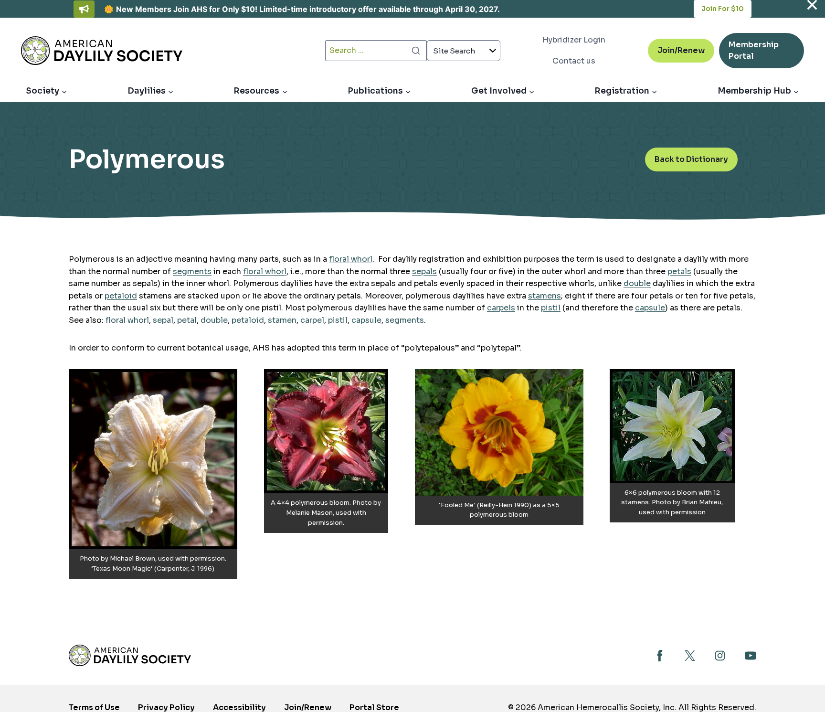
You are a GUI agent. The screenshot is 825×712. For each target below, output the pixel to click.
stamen (282, 320)
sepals (424, 271)
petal (187, 320)
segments (192, 271)
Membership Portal (754, 54)
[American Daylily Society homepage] (130, 655)
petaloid (121, 296)
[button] (153, 474)
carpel (312, 320)
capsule (650, 308)
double (637, 283)
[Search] (416, 51)
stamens (544, 296)
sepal (163, 320)
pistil (551, 308)
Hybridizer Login (573, 40)
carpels (501, 308)
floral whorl (350, 259)
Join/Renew (681, 50)
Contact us (573, 61)
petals (679, 271)
